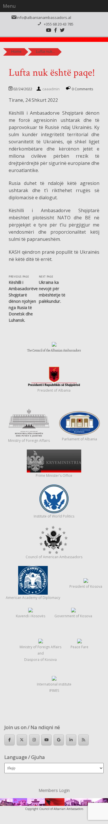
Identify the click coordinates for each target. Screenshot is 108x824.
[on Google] (59, 739)
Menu (9, 6)
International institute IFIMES (54, 687)
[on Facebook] (9, 739)
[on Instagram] (34, 739)
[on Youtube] (46, 739)
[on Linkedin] (71, 739)
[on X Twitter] (22, 739)
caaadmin (51, 88)
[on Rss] (83, 739)
